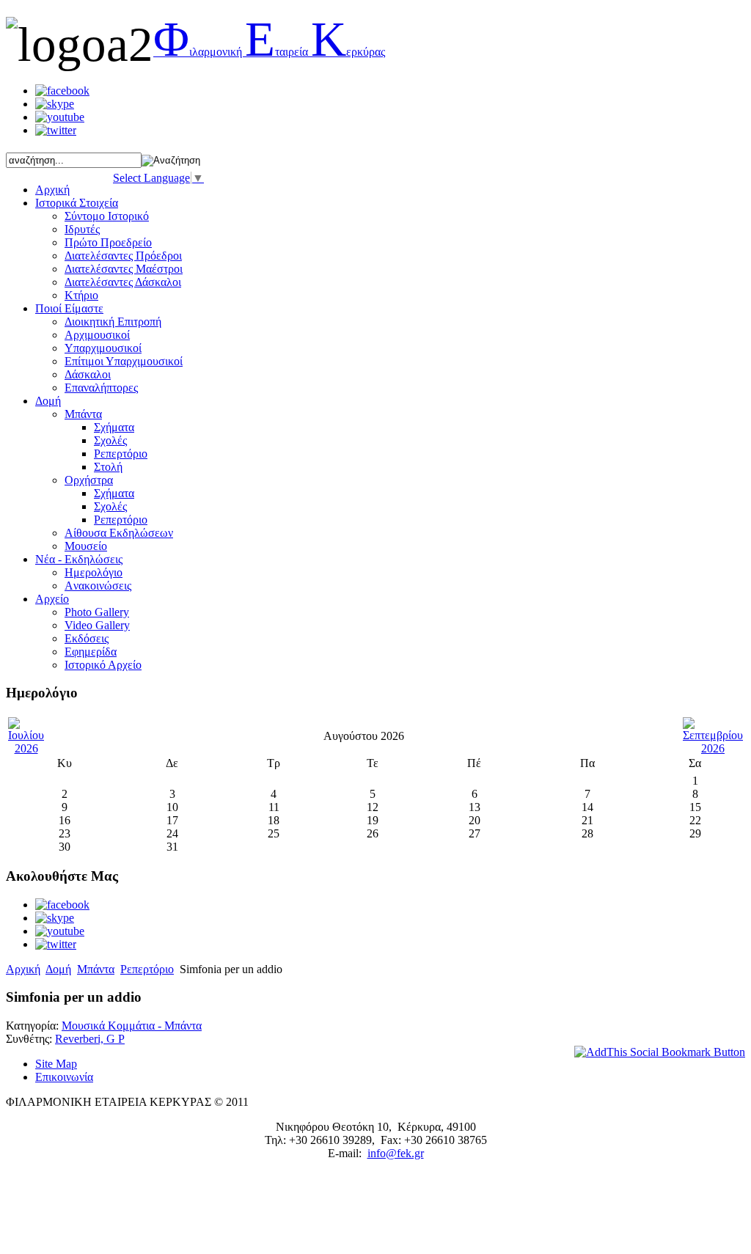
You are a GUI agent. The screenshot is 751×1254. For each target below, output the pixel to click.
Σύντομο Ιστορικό (107, 216)
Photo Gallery (97, 612)
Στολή (108, 467)
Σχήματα (114, 427)
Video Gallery (97, 625)
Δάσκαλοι (88, 374)
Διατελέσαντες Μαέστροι (124, 269)
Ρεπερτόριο (120, 453)
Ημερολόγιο (93, 572)
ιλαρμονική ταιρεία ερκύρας (269, 51)
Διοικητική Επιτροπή (113, 321)
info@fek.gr (395, 1153)
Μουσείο (86, 546)
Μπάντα (83, 414)
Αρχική (23, 969)
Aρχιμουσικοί (97, 335)
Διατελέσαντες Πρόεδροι (123, 255)
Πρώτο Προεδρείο (108, 242)
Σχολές (110, 440)
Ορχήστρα (89, 480)
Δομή (58, 969)
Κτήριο (81, 295)
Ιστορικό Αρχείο (103, 665)
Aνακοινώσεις (98, 585)
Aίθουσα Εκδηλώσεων (119, 533)
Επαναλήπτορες (101, 387)
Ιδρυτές (82, 229)
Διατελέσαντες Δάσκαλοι (123, 282)
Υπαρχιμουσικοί (103, 348)
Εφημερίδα (91, 651)
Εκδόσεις (87, 638)
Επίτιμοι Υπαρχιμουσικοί (124, 361)
